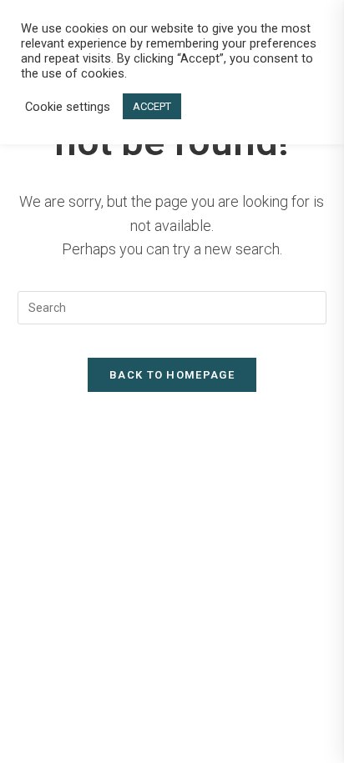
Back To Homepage (172, 375)
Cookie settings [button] (67, 106)
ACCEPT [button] (152, 106)
